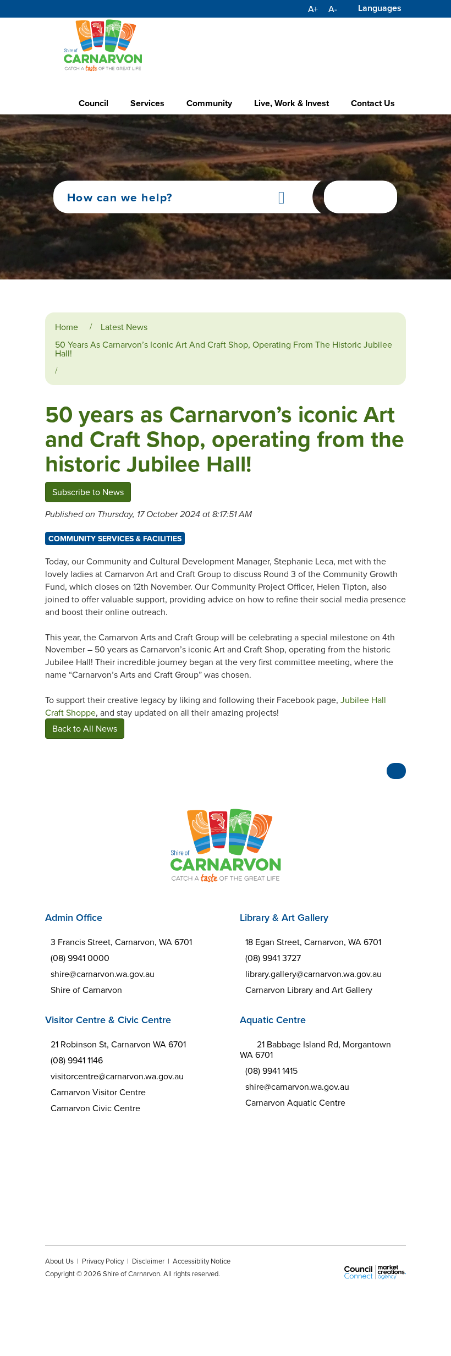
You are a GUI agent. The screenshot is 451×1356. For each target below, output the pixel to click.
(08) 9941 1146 (77, 1060)
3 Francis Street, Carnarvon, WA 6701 (121, 942)
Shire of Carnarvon (86, 990)
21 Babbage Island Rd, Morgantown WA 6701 (315, 1049)
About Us (59, 1261)
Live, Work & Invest (291, 103)
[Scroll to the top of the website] (396, 771)
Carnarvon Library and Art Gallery (308, 990)
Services (147, 103)
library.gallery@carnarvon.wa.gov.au (313, 974)
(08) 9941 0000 (80, 958)
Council (93, 103)
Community (209, 103)
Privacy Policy (103, 1261)
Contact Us (373, 103)
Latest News (124, 327)
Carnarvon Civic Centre (95, 1108)
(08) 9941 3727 (273, 958)
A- (332, 9)
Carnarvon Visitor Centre (98, 1092)
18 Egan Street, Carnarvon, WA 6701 (313, 942)
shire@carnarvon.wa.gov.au (103, 974)
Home (66, 327)
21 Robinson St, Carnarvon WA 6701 (118, 1044)
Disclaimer (148, 1261)
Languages (380, 8)
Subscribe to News (88, 492)
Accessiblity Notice (201, 1261)
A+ (313, 9)
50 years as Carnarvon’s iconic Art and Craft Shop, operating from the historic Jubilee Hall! (223, 348)
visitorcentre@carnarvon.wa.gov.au (117, 1076)
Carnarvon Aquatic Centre (295, 1102)
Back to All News (84, 728)
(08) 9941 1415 (271, 1070)
